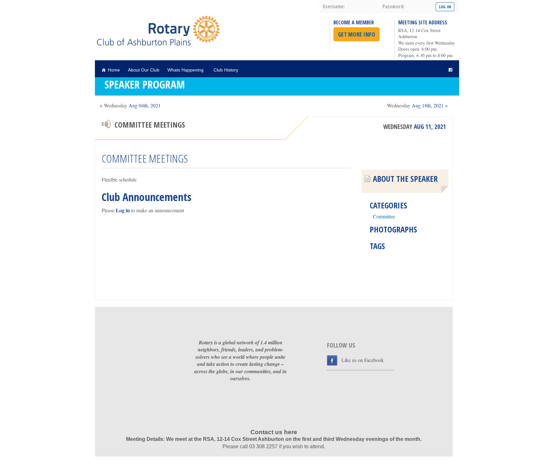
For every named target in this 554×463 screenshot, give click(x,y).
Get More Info (356, 34)
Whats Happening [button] (185, 69)
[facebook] (450, 70)
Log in (123, 210)
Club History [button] (226, 69)
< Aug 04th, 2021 (130, 105)
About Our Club (143, 69)
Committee (384, 216)
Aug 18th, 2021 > (417, 105)
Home (114, 69)
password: (393, 6)
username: (334, 6)
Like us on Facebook (362, 360)
